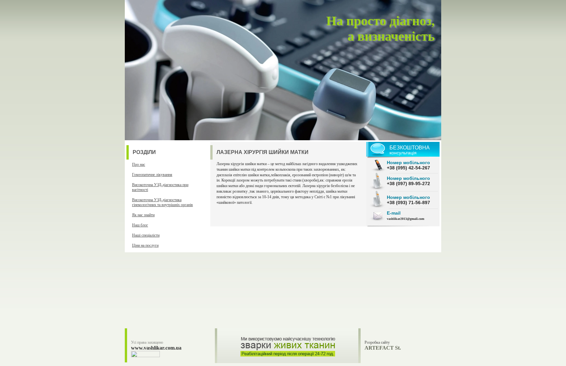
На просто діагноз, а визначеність (380, 28)
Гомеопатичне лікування (152, 174)
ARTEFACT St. (383, 348)
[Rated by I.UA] (145, 356)
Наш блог (140, 225)
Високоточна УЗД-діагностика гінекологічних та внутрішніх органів (162, 202)
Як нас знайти (143, 215)
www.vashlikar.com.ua (156, 348)
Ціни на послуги (145, 245)
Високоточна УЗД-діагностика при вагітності (160, 187)
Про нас (138, 164)
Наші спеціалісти (146, 235)
